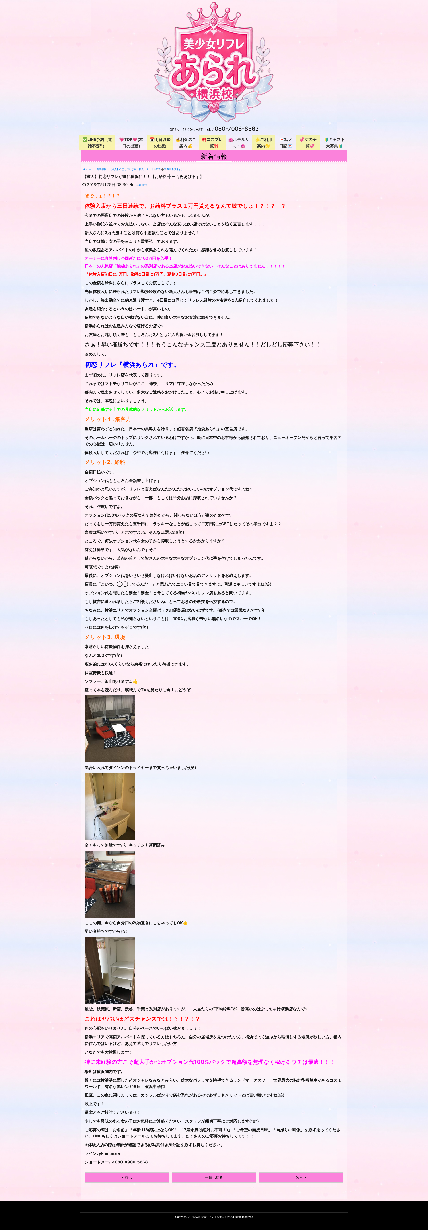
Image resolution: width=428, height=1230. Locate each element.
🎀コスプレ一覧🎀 (212, 142)
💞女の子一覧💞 (308, 142)
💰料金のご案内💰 (185, 142)
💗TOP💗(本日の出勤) (131, 142)
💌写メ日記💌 (285, 142)
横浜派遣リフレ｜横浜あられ (212, 1216)
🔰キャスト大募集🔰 (334, 142)
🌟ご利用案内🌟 (263, 142)
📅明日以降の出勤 (160, 142)
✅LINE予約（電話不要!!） (97, 142)
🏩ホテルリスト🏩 (238, 142)
